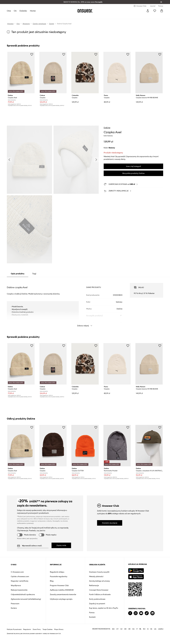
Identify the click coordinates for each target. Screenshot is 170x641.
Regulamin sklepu (57, 572)
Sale (65, 16)
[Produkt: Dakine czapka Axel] (21, 72)
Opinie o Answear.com (20, 576)
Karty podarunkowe (97, 599)
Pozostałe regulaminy (58, 576)
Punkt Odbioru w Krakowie (100, 594)
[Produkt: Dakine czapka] (53, 445)
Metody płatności (96, 576)
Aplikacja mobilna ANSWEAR (62, 590)
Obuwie (26, 16)
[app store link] (136, 576)
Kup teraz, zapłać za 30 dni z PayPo (103, 608)
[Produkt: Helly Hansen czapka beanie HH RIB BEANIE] (149, 72)
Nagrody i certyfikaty (19, 581)
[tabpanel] (85, 302)
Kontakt (92, 617)
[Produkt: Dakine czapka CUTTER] (85, 445)
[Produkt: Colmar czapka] (53, 72)
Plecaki (71, 16)
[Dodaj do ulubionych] (32, 54)
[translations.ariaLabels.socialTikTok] (147, 613)
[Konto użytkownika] (147, 10)
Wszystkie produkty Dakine (133, 173)
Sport (44, 16)
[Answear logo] (85, 10)
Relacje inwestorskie (19, 590)
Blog (52, 581)
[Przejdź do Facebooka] (130, 613)
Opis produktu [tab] (17, 273)
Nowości (10, 16)
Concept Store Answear (98, 590)
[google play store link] (136, 570)
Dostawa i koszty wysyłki (99, 572)
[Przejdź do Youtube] (141, 613)
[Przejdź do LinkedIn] (152, 613)
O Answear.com (17, 572)
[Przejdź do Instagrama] (136, 613)
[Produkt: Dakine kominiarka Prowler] (117, 445)
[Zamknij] (161, 2)
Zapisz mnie (61, 545)
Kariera (14, 608)
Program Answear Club (59, 585)
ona (9, 10)
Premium (51, 16)
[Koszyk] (161, 10)
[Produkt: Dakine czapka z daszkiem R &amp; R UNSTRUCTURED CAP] (149, 445)
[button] (29, 160)
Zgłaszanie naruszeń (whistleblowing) (26, 599)
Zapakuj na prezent (97, 603)
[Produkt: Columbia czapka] (85, 72)
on (15, 10)
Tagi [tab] (34, 273)
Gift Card (80, 16)
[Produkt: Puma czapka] (117, 72)
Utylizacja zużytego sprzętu (61, 599)
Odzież (18, 16)
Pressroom (15, 603)
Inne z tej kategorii (133, 166)
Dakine (107, 127)
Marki (59, 16)
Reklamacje (94, 585)
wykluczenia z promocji (25, 523)
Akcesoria (35, 16)
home (33, 10)
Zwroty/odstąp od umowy (99, 581)
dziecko (23, 10)
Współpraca (16, 585)
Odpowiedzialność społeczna (23, 594)
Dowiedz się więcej (109, 523)
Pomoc (92, 612)
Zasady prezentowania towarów (63, 594)
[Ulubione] (154, 10)
